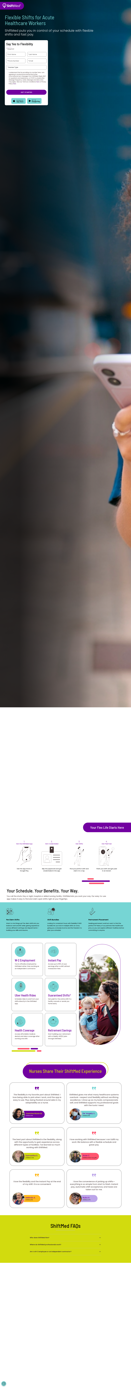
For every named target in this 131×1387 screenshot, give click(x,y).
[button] (65, 1237)
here (37, 82)
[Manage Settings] (3, 1383)
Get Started (26, 92)
